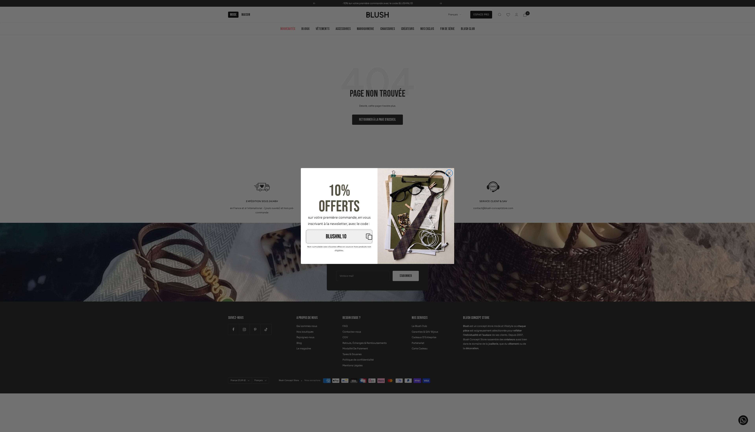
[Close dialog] (449, 173)
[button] (339, 236)
